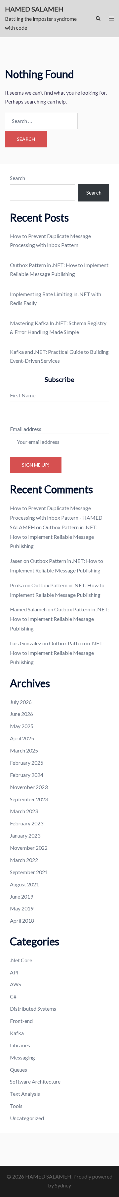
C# (13, 996)
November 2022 (29, 847)
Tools (16, 1106)
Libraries (20, 1045)
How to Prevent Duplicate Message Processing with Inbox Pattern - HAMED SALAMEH (56, 517)
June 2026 (21, 714)
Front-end (21, 1021)
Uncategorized (27, 1118)
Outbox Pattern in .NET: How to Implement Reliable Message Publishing (54, 536)
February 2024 (26, 775)
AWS (15, 984)
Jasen (16, 561)
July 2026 (21, 702)
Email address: (26, 429)
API (14, 972)
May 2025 (21, 726)
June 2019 (21, 896)
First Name (22, 395)
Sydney (63, 1185)
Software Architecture (35, 1081)
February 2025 (26, 762)
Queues (18, 1069)
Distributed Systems (33, 1008)
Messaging (22, 1057)
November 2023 (29, 787)
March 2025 (24, 750)
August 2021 (24, 884)
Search (17, 178)
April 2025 (22, 738)
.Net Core (21, 960)
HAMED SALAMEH (34, 9)
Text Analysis (25, 1093)
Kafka (17, 1033)
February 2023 (26, 823)
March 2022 (24, 860)
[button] (97, 18)
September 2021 (29, 872)
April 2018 (22, 920)
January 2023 (25, 835)
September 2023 (29, 799)
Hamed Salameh (28, 609)
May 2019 (21, 908)
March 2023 (24, 811)
